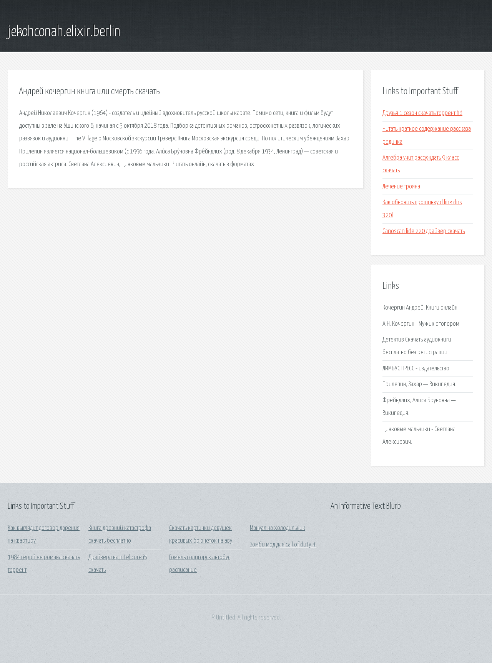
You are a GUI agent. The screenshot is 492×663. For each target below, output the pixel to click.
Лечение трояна (401, 186)
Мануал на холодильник (277, 528)
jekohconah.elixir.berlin (64, 32)
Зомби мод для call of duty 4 (283, 544)
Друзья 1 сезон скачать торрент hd (422, 113)
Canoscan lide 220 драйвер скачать (423, 231)
